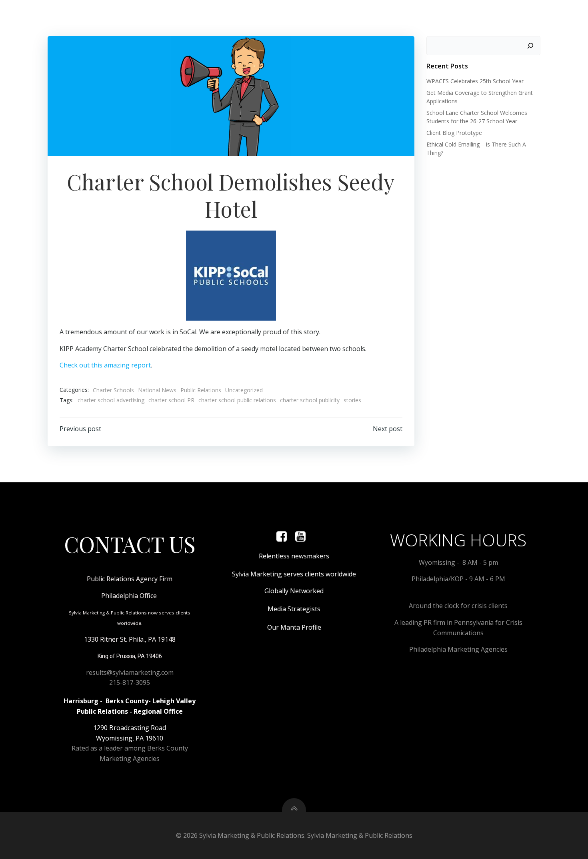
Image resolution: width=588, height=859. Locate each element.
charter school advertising (111, 400)
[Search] (530, 45)
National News (157, 390)
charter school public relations (237, 400)
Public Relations (200, 390)
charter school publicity (310, 400)
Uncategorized (244, 390)
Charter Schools (113, 390)
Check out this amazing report (105, 365)
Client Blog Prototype (454, 132)
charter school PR (171, 400)
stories (352, 400)
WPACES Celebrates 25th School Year (475, 81)
